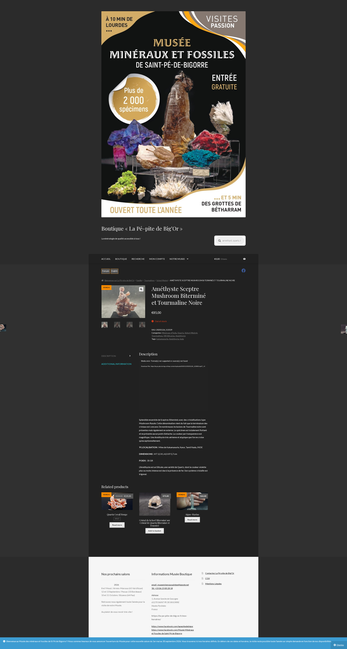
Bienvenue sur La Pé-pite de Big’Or (119, 280)
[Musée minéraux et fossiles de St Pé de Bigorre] (173, 114)
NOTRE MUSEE (177, 259)
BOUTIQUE (121, 259)
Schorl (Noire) (162, 280)
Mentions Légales (213, 583)
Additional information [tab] (116, 364)
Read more (117, 525)
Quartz (180, 333)
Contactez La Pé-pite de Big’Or (219, 573)
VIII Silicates (169, 336)
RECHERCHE (138, 259)
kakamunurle (162, 339)
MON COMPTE (157, 259)
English (114, 271)
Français (105, 271)
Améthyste (181, 336)
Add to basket (154, 531)
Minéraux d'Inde (169, 333)
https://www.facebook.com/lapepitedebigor (172, 626)
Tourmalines (149, 280)
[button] (141, 289)
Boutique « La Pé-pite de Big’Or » (142, 228)
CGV (207, 578)
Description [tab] (108, 356)
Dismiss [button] (340, 645)
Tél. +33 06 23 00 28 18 (162, 588)
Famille (139, 280)
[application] (173, 386)
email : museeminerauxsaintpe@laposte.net (170, 584)
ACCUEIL (105, 259)
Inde (182, 339)
